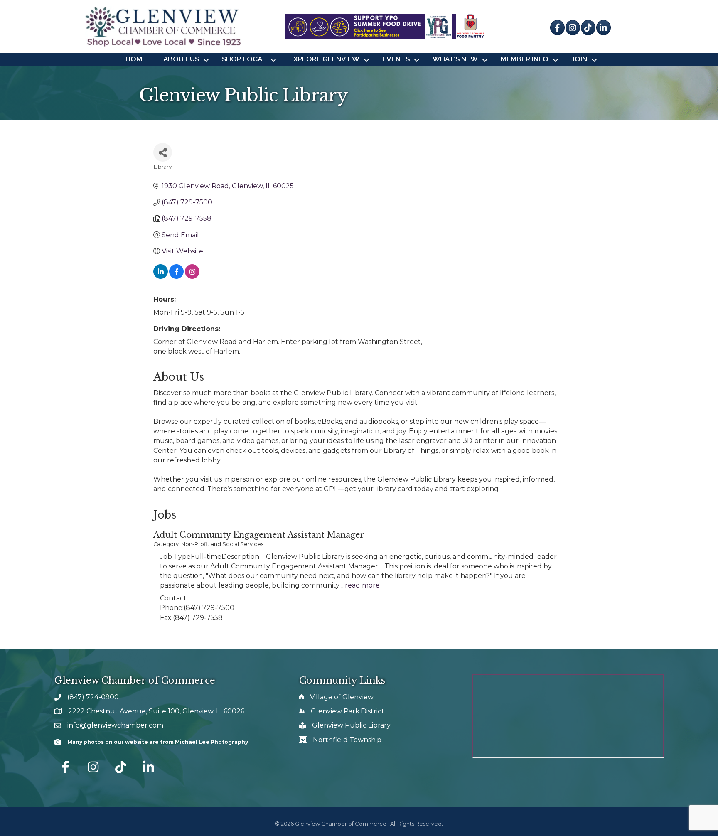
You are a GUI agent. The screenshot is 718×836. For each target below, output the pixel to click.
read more (362, 585)
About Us (181, 59)
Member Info (524, 59)
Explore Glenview (324, 59)
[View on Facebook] (176, 276)
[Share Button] (162, 152)
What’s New (455, 59)
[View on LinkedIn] (160, 276)
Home (135, 59)
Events (396, 59)
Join (579, 59)
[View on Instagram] (192, 276)
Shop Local (244, 59)
